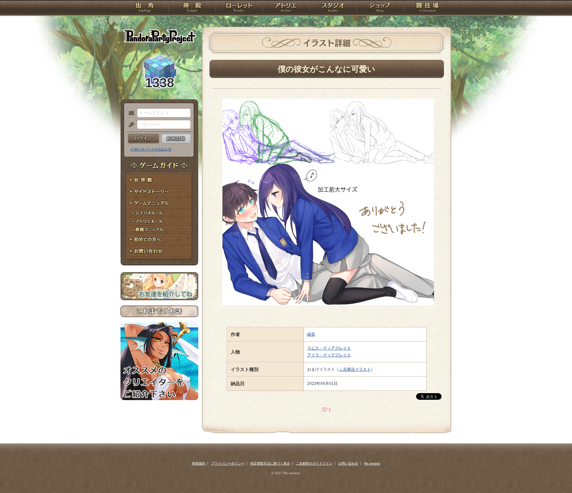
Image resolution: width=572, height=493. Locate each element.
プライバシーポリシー (227, 463)
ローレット (238, 8)
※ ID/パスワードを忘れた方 (150, 149)
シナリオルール (159, 213)
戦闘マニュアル (159, 230)
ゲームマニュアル (159, 203)
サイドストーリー (159, 192)
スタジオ (333, 8)
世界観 (159, 180)
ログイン (143, 139)
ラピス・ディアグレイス (329, 348)
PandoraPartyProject (159, 36)
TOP (144, 8)
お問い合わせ (159, 251)
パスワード (129, 125)
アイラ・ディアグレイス (329, 355)
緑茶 (311, 334)
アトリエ (286, 8)
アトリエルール (159, 222)
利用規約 (198, 463)
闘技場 (428, 8)
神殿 (191, 8)
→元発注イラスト (355, 369)
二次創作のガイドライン (314, 463)
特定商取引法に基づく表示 (270, 463)
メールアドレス (129, 113)
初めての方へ (159, 240)
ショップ (380, 8)
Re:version (372, 463)
